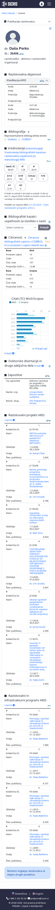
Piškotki (16, 906)
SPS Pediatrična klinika (37, 402)
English (39, 893)
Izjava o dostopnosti (32, 906)
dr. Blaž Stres (36, 533)
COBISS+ (27, 139)
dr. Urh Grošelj (37, 496)
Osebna (12, 139)
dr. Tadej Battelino (38, 738)
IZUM (14, 902)
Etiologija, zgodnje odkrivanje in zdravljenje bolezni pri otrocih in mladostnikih (39, 723)
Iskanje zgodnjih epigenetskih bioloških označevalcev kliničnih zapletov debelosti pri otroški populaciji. (38, 606)
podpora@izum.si (39, 898)
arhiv (31, 207)
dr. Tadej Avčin (37, 679)
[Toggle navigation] (49, 4)
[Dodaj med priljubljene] (50, 28)
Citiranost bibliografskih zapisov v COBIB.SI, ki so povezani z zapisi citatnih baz (24, 241)
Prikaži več (41, 348)
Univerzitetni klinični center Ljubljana (36, 394)
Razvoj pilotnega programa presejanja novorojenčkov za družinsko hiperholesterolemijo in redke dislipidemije (39, 478)
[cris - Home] (9, 4)
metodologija (34, 148)
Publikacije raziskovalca (21, 21)
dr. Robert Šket (37, 453)
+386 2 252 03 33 (18, 898)
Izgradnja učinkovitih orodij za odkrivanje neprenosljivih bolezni (38, 518)
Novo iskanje (8, 13)
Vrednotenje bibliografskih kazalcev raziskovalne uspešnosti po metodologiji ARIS (25, 156)
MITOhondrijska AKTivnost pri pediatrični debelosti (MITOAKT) (37, 438)
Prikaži (38, 365)
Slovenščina (20, 893)
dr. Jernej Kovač (37, 626)
